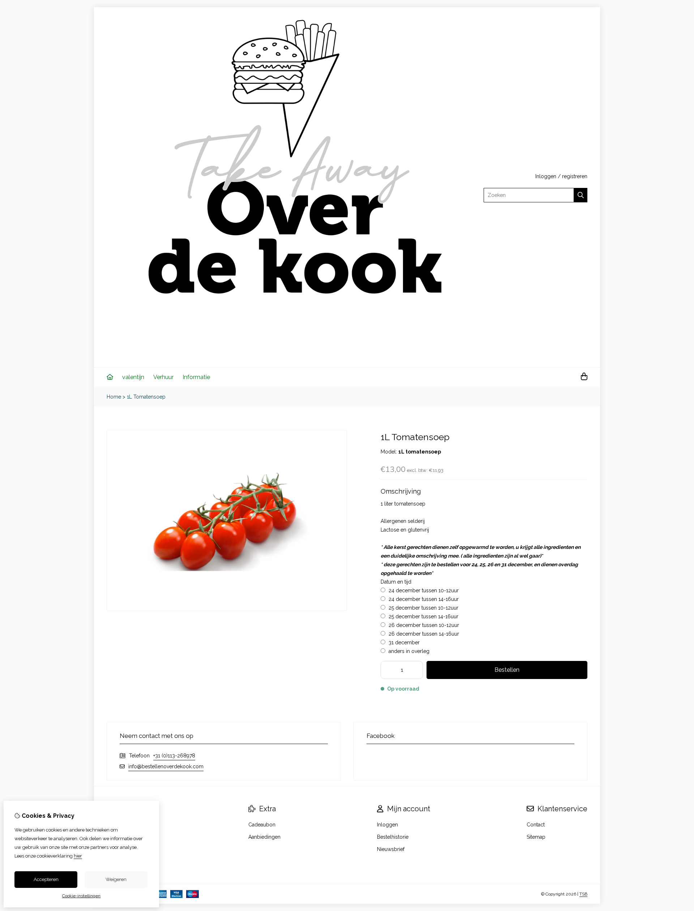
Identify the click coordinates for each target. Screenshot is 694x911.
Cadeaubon (261, 825)
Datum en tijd (396, 582)
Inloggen (545, 176)
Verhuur (163, 377)
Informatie (196, 377)
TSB (583, 894)
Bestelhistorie (392, 837)
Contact (536, 825)
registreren (574, 176)
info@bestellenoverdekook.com (166, 766)
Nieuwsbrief (390, 849)
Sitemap (536, 837)
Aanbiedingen (264, 837)
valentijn (133, 377)
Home (114, 397)
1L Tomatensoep (146, 397)
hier (78, 856)
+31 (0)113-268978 (174, 756)
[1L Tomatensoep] (227, 609)
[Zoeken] (580, 195)
